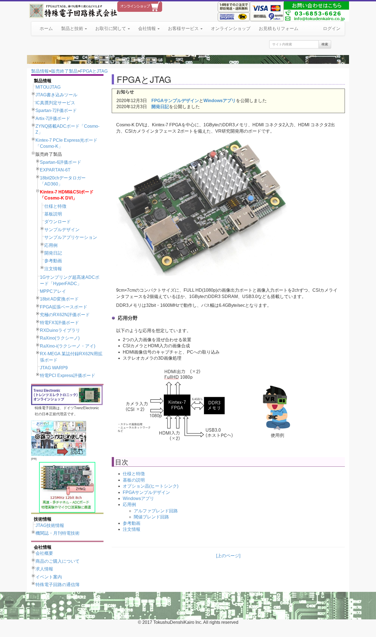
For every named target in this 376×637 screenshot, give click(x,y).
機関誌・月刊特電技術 (58, 533)
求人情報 (44, 569)
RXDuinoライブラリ (60, 330)
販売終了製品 (64, 71)
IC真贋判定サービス (55, 102)
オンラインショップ (230, 28)
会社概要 (44, 553)
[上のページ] (228, 555)
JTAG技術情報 (50, 525)
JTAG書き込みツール (56, 94)
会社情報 (147, 28)
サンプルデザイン (62, 229)
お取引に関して (111, 28)
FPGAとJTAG (94, 71)
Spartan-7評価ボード (56, 110)
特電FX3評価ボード (59, 322)
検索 (324, 44)
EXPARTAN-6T (55, 170)
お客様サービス (184, 28)
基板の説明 (134, 480)
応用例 (51, 245)
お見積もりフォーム (278, 28)
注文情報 (53, 268)
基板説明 (53, 214)
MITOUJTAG (48, 87)
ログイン (331, 28)
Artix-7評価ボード (53, 118)
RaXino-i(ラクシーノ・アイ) (67, 346)
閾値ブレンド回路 (151, 517)
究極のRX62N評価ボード (65, 314)
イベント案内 (49, 577)
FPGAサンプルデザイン (175, 100)
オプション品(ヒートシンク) (150, 486)
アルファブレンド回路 (156, 510)
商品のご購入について (58, 561)
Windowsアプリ (219, 100)
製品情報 (40, 71)
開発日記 (53, 253)
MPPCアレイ (53, 291)
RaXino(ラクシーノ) (60, 338)
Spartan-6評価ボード (60, 162)
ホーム (46, 28)
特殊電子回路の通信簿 (58, 584)
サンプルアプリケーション (70, 237)
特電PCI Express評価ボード (67, 375)
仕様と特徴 (55, 206)
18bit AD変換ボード (59, 299)
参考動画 (53, 260)
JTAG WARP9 (54, 367)
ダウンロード (57, 221)
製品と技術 (72, 28)
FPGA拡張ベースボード (63, 307)
